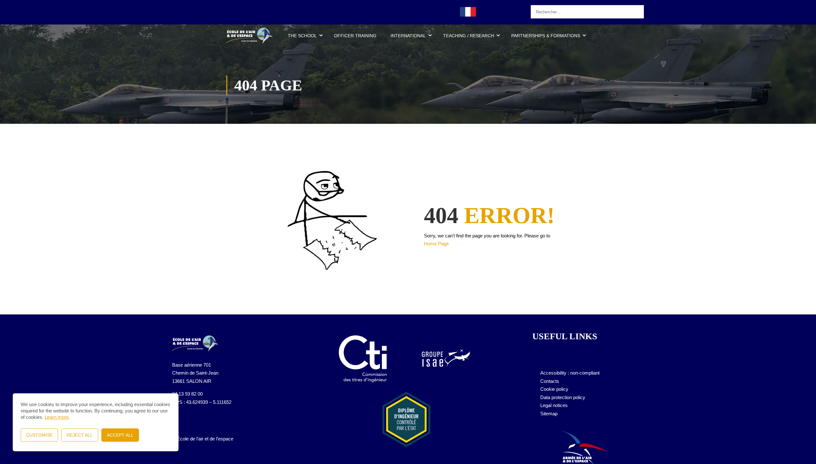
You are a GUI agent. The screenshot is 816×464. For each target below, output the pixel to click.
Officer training (355, 35)
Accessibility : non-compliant (570, 373)
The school (302, 35)
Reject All (80, 435)
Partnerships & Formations (545, 35)
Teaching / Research (468, 35)
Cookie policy (554, 389)
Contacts (549, 381)
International (408, 35)
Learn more (57, 417)
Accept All (120, 435)
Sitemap (548, 413)
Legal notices (554, 405)
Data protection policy (562, 397)
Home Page (436, 243)
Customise (39, 435)
